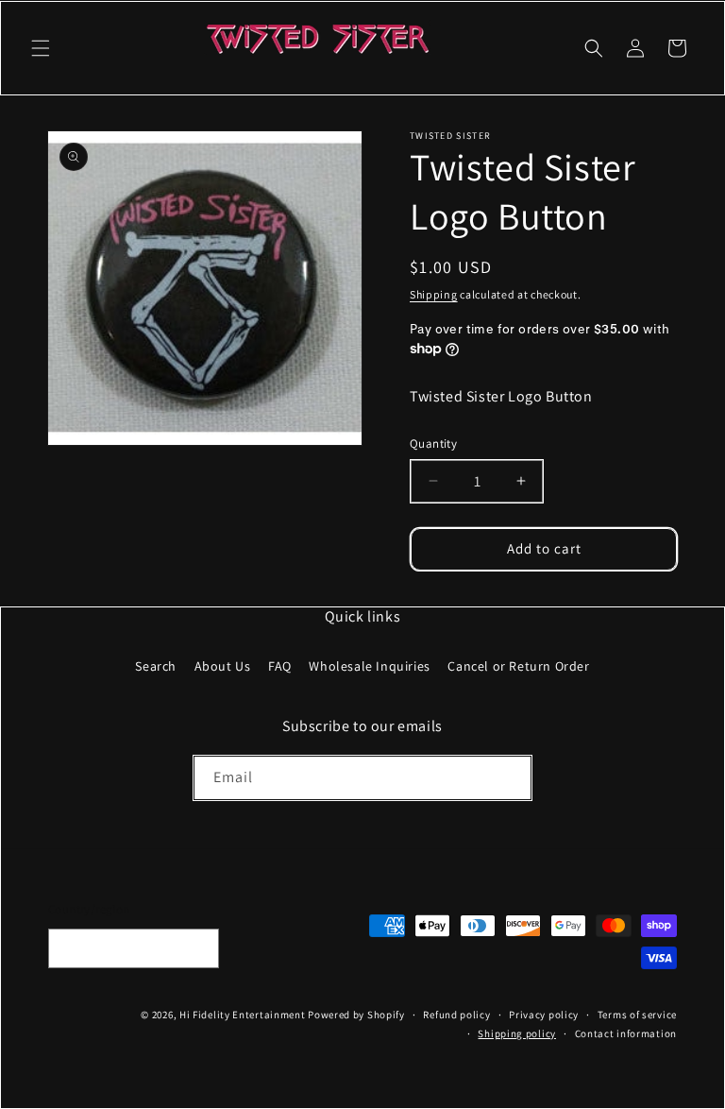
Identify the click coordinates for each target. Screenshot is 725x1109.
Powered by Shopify (356, 1014)
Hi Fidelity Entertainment (242, 1014)
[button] (40, 48)
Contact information (626, 1033)
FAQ (280, 665)
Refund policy (456, 1014)
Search (156, 665)
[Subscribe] (510, 778)
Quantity (433, 443)
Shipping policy (517, 1033)
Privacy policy (544, 1014)
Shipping (434, 294)
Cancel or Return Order (518, 665)
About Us (222, 665)
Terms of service (637, 1014)
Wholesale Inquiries (369, 665)
